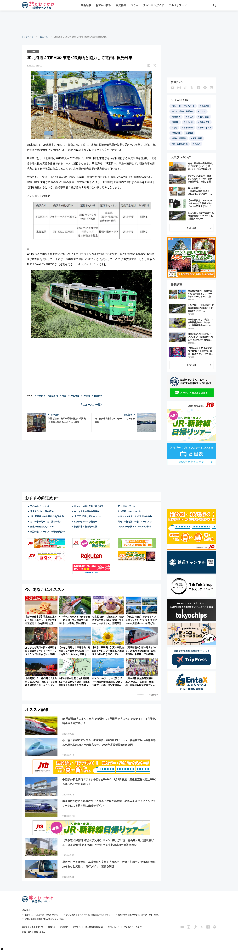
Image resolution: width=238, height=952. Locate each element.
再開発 (176, 122)
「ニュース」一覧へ (91, 404)
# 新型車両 (53, 395)
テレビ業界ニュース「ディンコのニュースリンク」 (88, 915)
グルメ (197, 144)
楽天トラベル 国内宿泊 (42, 511)
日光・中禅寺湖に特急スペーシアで (134, 521)
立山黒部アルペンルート (129, 511)
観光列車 (205, 106)
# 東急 (63, 395)
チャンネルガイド (153, 5)
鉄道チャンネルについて (32, 927)
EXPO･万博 (204, 122)
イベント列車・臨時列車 (183, 111)
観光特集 (121, 5)
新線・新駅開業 (179, 138)
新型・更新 (197, 138)
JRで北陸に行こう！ (127, 506)
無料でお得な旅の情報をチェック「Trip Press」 (139, 915)
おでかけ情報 (103, 5)
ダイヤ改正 (188, 128)
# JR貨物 (85, 395)
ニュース (44, 37)
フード (202, 111)
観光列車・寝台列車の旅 (85, 526)
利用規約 (64, 927)
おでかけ (189, 122)
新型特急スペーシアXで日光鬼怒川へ (47, 531)
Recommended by (144, 695)
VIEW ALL (192, 227)
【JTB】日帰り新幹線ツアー (87, 516)
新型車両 (176, 117)
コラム (134, 5)
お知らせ (52, 927)
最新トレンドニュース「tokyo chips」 (42, 915)
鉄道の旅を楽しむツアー (42, 526)
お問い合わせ (113, 927)
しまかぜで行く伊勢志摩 (85, 521)
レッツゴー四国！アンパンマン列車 (134, 526)
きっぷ (190, 117)
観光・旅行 (204, 117)
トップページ (28, 37)
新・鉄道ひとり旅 (180, 144)
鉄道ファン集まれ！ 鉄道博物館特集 (135, 516)
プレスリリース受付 (133, 927)
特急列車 (176, 133)
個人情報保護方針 (93, 927)
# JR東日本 (40, 395)
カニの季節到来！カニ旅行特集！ (46, 521)
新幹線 (190, 133)
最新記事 (86, 5)
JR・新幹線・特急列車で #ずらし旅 (47, 516)
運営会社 (77, 927)
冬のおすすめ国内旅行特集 (86, 511)
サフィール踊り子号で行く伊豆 (88, 506)
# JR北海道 (73, 395)
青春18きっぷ (205, 128)
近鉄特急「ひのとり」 (40, 506)
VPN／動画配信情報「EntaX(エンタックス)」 (45, 919)
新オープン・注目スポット (184, 106)
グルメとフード (178, 5)
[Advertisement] (119, 22)
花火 (175, 128)
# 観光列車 (97, 395)
